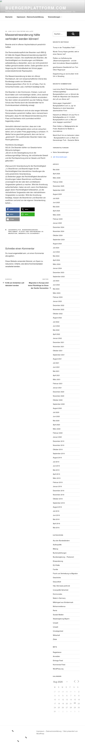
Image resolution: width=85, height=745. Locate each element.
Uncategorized (58, 631)
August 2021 (57, 359)
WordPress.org (58, 669)
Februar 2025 (58, 219)
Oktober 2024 (58, 235)
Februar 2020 (58, 433)
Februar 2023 (58, 297)
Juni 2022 (56, 326)
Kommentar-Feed (59, 664)
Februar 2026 (58, 182)
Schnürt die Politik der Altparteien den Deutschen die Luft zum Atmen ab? (66, 96)
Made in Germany (59, 598)
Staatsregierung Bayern (61, 619)
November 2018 (58, 495)
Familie (55, 569)
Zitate (55, 639)
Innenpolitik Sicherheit (29, 233)
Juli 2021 (56, 363)
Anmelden (56, 656)
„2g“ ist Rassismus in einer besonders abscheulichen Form (64, 108)
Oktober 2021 (58, 350)
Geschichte (57, 577)
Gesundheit (57, 582)
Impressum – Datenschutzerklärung (30, 17)
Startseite (9, 17)
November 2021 (58, 346)
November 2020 (58, 396)
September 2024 (59, 239)
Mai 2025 (56, 206)
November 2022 (58, 309)
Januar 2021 (57, 388)
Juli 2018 (56, 511)
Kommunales (57, 594)
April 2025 (56, 211)
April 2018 (56, 523)
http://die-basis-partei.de (61, 586)
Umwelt (55, 623)
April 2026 (56, 173)
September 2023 (59, 276)
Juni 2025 (56, 202)
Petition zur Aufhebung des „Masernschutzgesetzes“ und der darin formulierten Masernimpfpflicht (65, 60)
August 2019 (57, 457)
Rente (55, 610)
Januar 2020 (57, 437)
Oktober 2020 (58, 400)
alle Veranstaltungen (60, 157)
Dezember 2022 (58, 305)
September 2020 (59, 404)
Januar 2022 (57, 338)
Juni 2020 (56, 416)
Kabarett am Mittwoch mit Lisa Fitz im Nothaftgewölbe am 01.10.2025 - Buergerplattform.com (66, 117)
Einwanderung (58, 561)
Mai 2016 (56, 527)
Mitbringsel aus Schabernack (63, 602)
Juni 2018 (56, 515)
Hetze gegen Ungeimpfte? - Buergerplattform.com (62, 104)
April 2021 (56, 375)
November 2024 (58, 231)
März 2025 (56, 215)
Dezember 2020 (58, 392)
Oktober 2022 (58, 313)
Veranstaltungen (54, 17)
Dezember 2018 (58, 490)
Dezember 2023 (58, 272)
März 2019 (56, 478)
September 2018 (59, 503)
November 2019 (58, 445)
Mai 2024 (56, 256)
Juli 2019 (56, 462)
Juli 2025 (56, 198)
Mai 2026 (56, 169)
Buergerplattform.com (35, 8)
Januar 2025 (57, 223)
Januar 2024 (57, 268)
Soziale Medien (58, 614)
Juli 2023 (56, 281)
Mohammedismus (59, 606)
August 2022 (57, 318)
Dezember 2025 (58, 186)
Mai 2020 (56, 420)
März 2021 (56, 379)
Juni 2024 (56, 252)
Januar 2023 (57, 301)
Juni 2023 (56, 285)
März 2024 (56, 264)
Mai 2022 (56, 330)
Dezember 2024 (58, 227)
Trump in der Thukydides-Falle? (64, 47)
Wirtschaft (56, 635)
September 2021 (59, 355)
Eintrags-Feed (58, 660)
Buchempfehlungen (60, 553)
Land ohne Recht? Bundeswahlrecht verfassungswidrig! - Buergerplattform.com (65, 91)
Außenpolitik (14, 230)
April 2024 (56, 260)
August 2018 (57, 507)
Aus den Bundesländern (61, 540)
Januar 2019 (57, 486)
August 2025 (57, 194)
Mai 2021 (56, 371)
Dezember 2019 (58, 441)
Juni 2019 (56, 466)
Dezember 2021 (58, 342)
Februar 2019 (58, 482)
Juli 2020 (56, 412)
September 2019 (59, 453)
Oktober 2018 (58, 499)
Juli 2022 (56, 322)
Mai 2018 (56, 519)
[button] (13, 209)
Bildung (55, 549)
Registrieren (57, 652)
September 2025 (59, 190)
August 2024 (57, 243)
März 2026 (56, 178)
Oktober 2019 (58, 449)
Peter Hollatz (26, 31)
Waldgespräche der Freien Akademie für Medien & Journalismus (65, 128)
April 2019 (56, 474)
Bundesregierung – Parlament (63, 557)
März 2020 (56, 429)
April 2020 (56, 425)
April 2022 (56, 334)
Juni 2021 (56, 367)
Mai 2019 (56, 470)
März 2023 (56, 293)
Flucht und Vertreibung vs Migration (65, 573)
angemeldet (17, 253)
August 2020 (57, 408)
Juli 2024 (56, 248)
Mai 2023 (56, 289)
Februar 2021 (58, 383)
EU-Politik (56, 565)
